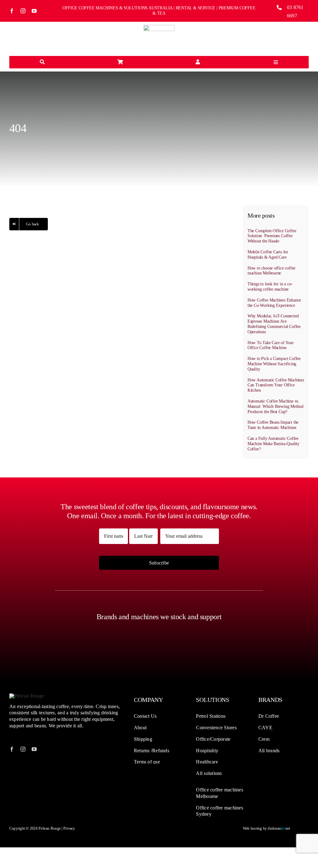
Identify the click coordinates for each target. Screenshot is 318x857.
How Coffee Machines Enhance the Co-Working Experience (274, 303)
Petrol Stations (210, 716)
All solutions (209, 773)
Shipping (143, 739)
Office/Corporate (213, 739)
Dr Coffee (268, 716)
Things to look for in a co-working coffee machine (270, 287)
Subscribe (159, 562)
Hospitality (207, 750)
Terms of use (147, 761)
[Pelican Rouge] (159, 27)
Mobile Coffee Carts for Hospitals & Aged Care (268, 255)
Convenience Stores (216, 727)
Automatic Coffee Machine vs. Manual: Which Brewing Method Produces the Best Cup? (275, 406)
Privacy (69, 828)
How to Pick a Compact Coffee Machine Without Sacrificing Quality (274, 363)
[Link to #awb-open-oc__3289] (120, 62)
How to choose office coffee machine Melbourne (271, 271)
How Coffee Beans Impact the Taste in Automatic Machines (273, 425)
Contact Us (145, 716)
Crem (264, 739)
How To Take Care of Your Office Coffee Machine (271, 345)
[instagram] (22, 10)
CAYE (265, 727)
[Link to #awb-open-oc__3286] (42, 62)
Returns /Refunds (151, 750)
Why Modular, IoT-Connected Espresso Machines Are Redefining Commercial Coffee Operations (274, 324)
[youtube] (34, 10)
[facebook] (11, 10)
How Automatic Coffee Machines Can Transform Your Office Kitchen (276, 385)
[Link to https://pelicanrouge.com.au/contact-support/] (198, 62)
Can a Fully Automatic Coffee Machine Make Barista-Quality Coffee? (273, 443)
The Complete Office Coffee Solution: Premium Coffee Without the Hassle (272, 236)
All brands (268, 750)
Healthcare (207, 761)
